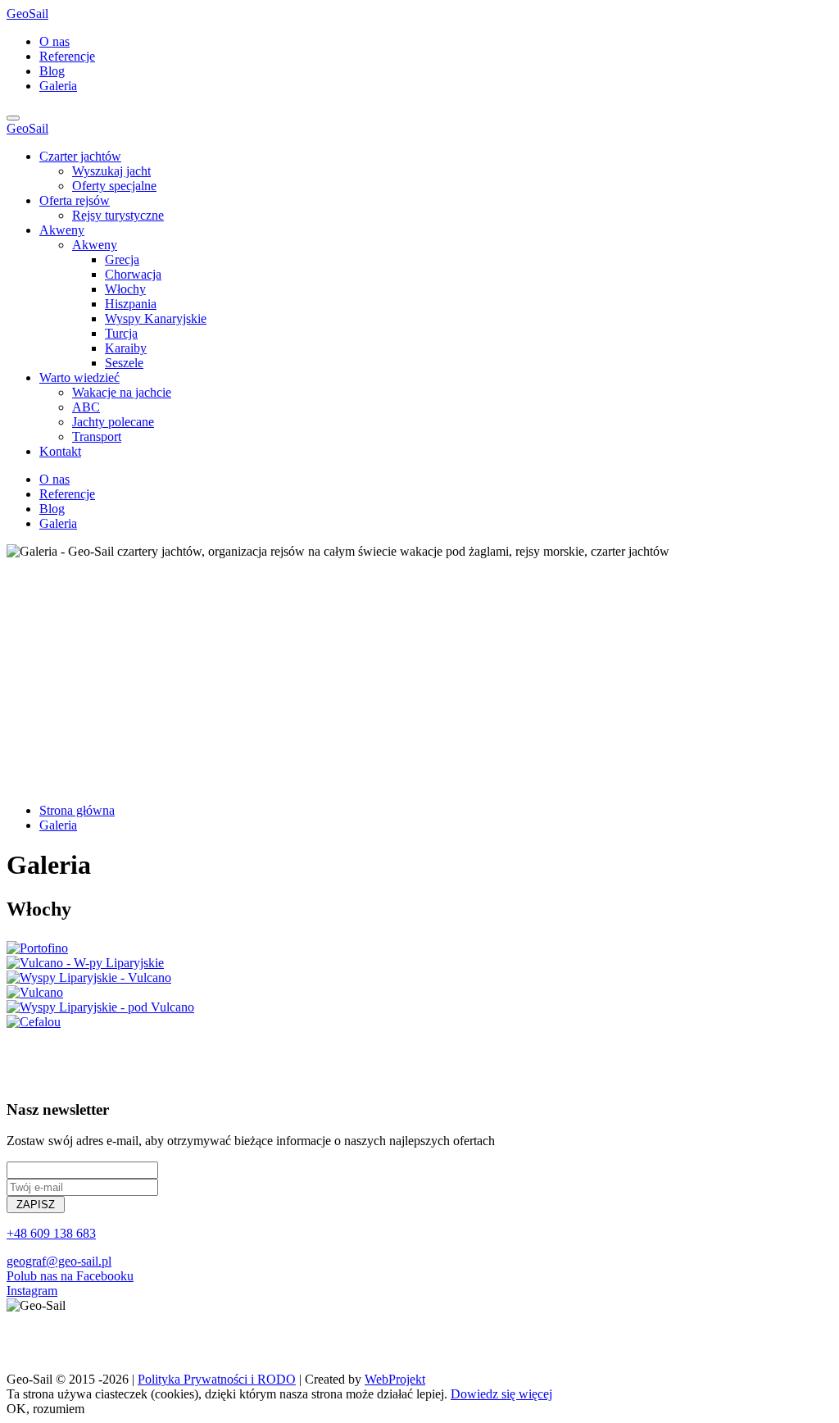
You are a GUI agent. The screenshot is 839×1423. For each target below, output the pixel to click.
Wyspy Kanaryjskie (155, 318)
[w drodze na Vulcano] (89, 977)
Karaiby (126, 348)
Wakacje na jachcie (121, 392)
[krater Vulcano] (85, 963)
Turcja (121, 333)
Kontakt (60, 451)
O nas (54, 41)
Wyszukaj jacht (111, 171)
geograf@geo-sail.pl (59, 1261)
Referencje (67, 56)
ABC (86, 407)
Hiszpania (130, 304)
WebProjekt (395, 1379)
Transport (96, 436)
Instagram (32, 1291)
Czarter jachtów (80, 156)
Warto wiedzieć (79, 377)
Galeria (58, 86)
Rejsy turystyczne (118, 215)
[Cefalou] (34, 1022)
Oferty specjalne (114, 186)
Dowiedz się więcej (501, 1394)
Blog (52, 71)
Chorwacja (133, 274)
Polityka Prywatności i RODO (217, 1379)
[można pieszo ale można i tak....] (100, 1007)
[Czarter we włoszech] (37, 948)
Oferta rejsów (74, 200)
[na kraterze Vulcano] (35, 992)
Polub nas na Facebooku (70, 1276)
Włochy (125, 289)
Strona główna (77, 810)
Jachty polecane (113, 422)
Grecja (122, 259)
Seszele (124, 363)
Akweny (61, 230)
